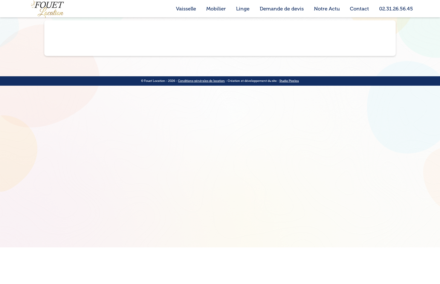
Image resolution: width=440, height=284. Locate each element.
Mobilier (216, 9)
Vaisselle (186, 9)
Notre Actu (327, 9)
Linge (243, 9)
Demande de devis (282, 9)
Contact (359, 9)
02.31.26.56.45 (396, 9)
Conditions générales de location (201, 81)
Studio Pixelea (289, 81)
